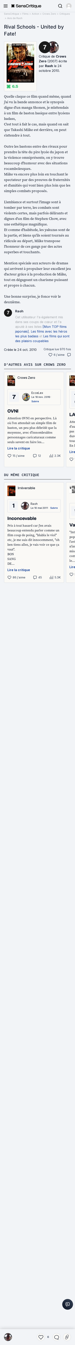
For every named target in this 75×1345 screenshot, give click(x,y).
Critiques (64, 13)
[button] (69, 6)
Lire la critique (18, 448)
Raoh (49, 66)
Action (35, 13)
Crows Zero (49, 13)
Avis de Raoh (14, 18)
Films (25, 13)
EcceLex (37, 392)
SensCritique (11, 13)
